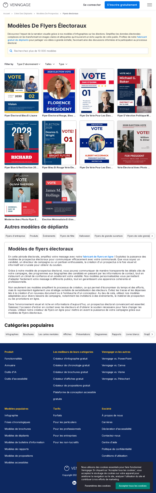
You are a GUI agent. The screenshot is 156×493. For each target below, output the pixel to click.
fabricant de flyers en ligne (98, 256)
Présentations (83, 334)
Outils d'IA (10, 372)
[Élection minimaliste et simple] (59, 195)
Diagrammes (101, 334)
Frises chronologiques (17, 422)
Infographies (12, 334)
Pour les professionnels (67, 428)
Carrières (107, 422)
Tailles (48, 64)
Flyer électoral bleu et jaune (21, 115)
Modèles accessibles (16, 462)
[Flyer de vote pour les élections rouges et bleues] (97, 91)
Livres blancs (132, 334)
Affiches (67, 334)
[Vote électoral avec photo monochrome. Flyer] (134, 143)
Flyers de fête (67, 236)
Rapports (116, 334)
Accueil (6, 13)
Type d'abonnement (27, 64)
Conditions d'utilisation (114, 455)
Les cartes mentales (48, 334)
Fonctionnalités (13, 358)
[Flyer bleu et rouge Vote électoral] (59, 143)
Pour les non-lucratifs (66, 442)
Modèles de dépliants (17, 435)
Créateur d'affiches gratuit (68, 378)
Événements (49, 236)
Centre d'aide (109, 442)
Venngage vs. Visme (113, 372)
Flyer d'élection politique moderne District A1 (134, 115)
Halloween (84, 236)
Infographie (11, 415)
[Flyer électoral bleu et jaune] (22, 91)
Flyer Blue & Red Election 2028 (22, 167)
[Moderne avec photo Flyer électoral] (22, 195)
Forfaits (57, 415)
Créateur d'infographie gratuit (70, 358)
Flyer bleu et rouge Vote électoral (59, 167)
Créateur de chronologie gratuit (71, 365)
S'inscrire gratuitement (122, 4)
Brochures (28, 334)
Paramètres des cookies (98, 485)
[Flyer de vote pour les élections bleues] (97, 143)
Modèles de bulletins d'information (24, 442)
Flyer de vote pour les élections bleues (97, 167)
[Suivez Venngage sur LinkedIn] (74, 482)
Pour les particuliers (64, 422)
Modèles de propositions (19, 455)
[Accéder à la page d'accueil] (16, 4)
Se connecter (92, 4)
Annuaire (10, 365)
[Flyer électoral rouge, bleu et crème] (59, 91)
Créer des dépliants (23, 13)
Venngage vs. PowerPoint (116, 358)
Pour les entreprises (65, 435)
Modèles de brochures (18, 428)
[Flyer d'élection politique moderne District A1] (134, 91)
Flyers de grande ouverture (109, 236)
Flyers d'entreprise (15, 236)
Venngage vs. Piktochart (116, 378)
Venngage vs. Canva (113, 365)
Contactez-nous (111, 435)
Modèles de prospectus (47, 13)
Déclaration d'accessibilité (116, 428)
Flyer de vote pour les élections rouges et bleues (97, 115)
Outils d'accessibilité (16, 378)
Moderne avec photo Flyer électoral (22, 219)
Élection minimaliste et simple (59, 219)
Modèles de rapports (17, 449)
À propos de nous (112, 415)
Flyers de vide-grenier (139, 236)
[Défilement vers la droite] (152, 236)
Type (61, 64)
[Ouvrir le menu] (149, 5)
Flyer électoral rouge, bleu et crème (59, 115)
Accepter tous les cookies (133, 485)
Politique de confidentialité (117, 449)
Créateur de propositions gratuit (71, 385)
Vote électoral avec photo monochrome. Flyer (134, 167)
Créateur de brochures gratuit (70, 372)
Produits (34, 236)
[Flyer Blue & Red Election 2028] (22, 143)
